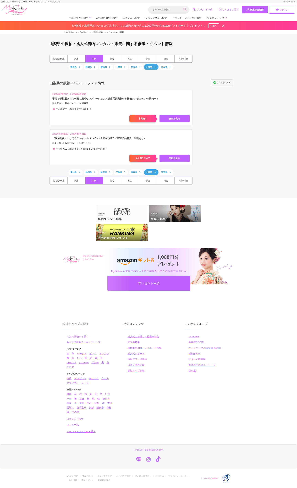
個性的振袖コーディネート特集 (144, 347)
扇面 (69, 403)
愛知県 (73, 67)
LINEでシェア (224, 83)
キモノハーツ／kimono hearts (205, 347)
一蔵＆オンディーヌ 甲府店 (75, 103)
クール (105, 378)
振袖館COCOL (196, 342)
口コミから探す (131, 18)
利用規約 (160, 476)
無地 (69, 394)
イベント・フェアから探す (186, 18)
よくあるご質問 (230, 9)
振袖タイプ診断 (136, 370)
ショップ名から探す (156, 18)
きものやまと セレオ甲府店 (76, 143)
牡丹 (107, 394)
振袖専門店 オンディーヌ (202, 365)
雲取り (70, 407)
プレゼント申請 (204, 9)
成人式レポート (136, 353)
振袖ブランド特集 (137, 359)
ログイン (283, 9)
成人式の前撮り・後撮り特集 (143, 336)
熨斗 (89, 403)
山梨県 (149, 67)
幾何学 (100, 407)
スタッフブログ (104, 476)
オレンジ (104, 353)
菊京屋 (192, 370)
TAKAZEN (194, 336)
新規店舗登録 (104, 480)
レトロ (85, 382)
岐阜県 (104, 67)
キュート (94, 378)
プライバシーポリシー (178, 476)
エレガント (80, 378)
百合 (81, 398)
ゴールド (71, 362)
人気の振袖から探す (106, 18)
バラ (69, 398)
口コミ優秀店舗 (136, 365)
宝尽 (97, 403)
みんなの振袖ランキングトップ (83, 342)
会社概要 (73, 480)
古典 (69, 378)
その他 (70, 367)
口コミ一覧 (73, 424)
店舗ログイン (87, 480)
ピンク (93, 353)
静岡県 (89, 67)
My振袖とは (87, 476)
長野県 (134, 67)
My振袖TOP (72, 476)
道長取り (81, 407)
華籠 (81, 403)
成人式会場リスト (143, 476)
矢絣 (91, 407)
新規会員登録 (256, 9)
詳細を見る (174, 118)
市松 (109, 407)
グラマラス (73, 382)
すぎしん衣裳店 (197, 359)
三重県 (119, 67)
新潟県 (164, 67)
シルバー (84, 362)
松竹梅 (106, 398)
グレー (95, 362)
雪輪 (109, 403)
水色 (79, 358)
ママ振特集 (134, 342)
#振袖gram (194, 353)
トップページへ (290, 2)
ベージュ (82, 353)
